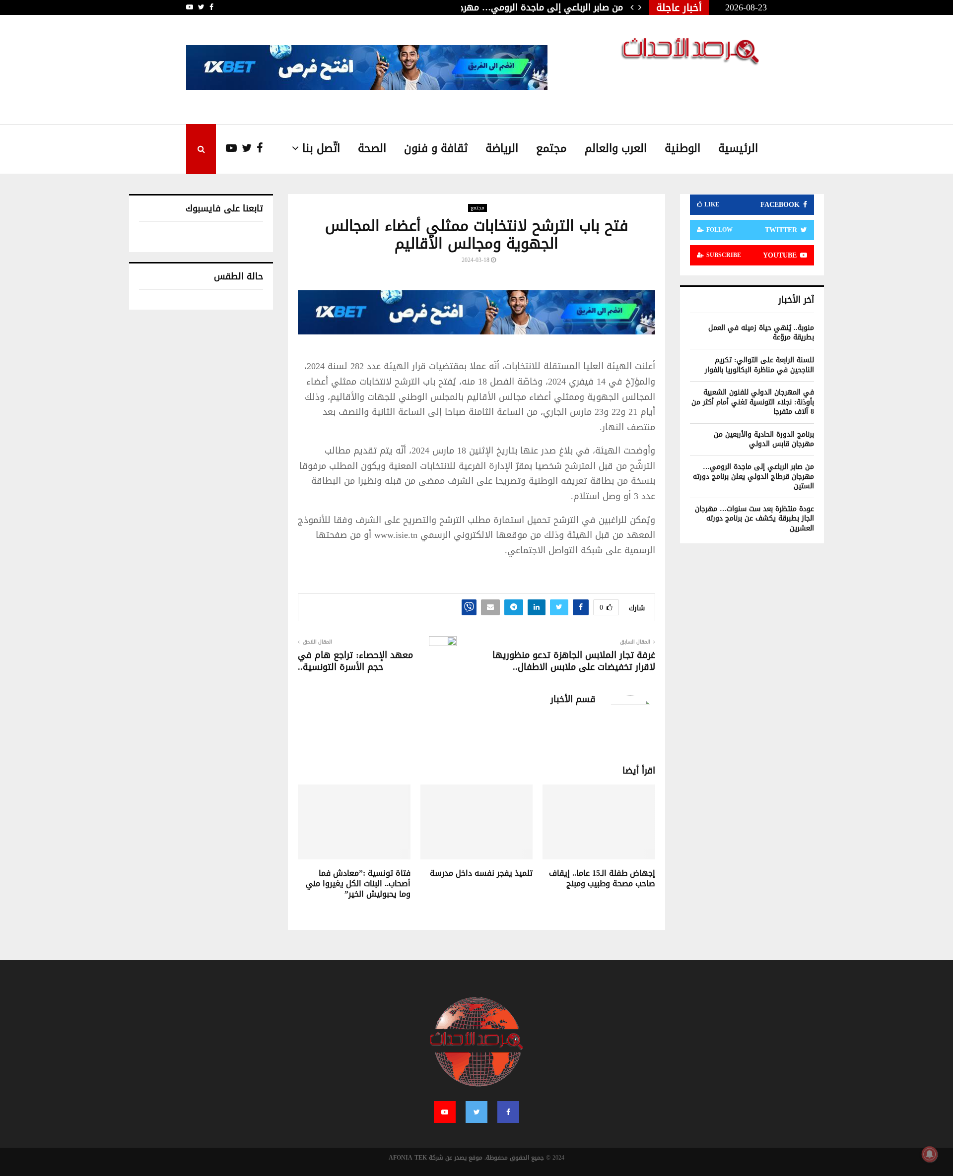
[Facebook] (257, 148)
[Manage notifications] (930, 1154)
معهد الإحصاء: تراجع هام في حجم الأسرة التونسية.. (355, 661)
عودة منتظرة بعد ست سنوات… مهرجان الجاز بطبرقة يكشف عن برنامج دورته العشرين (754, 518)
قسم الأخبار (573, 699)
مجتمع (551, 148)
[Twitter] (244, 148)
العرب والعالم (616, 148)
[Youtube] (226, 148)
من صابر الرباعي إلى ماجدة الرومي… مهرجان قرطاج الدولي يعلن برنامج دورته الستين (753, 476)
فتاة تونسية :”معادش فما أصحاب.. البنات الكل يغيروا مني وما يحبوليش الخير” (358, 883)
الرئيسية (738, 148)
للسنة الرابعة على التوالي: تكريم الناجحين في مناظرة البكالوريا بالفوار (759, 365)
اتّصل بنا (321, 148)
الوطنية (682, 148)
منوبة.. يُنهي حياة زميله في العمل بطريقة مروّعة (761, 332)
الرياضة (501, 148)
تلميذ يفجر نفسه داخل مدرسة (481, 873)
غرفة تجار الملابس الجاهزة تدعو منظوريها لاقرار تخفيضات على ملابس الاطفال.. (573, 661)
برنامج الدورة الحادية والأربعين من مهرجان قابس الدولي (764, 439)
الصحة (372, 148)
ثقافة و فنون (436, 148)
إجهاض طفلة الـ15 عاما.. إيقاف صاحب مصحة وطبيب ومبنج (602, 878)
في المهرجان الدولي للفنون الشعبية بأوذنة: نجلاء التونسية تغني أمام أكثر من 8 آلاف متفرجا (752, 402)
